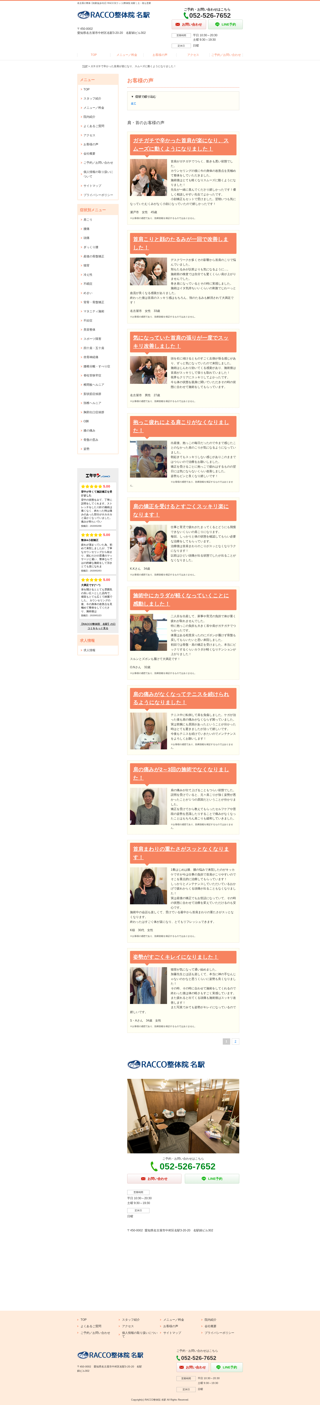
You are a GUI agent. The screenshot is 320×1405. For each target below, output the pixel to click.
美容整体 (89, 329)
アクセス (193, 54)
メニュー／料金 (126, 54)
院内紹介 (89, 116)
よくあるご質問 (94, 126)
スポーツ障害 (92, 338)
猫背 (86, 265)
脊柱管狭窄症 (92, 375)
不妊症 (88, 320)
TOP (94, 54)
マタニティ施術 (94, 311)
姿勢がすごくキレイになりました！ (176, 957)
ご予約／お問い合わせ (226, 54)
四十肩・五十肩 (94, 348)
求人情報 (89, 650)
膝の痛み (89, 430)
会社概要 (89, 153)
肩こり (88, 219)
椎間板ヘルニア (94, 384)
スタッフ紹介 (92, 98)
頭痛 (86, 237)
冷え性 (88, 274)
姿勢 (86, 448)
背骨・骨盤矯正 (94, 302)
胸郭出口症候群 (94, 412)
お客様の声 (160, 54)
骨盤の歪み (91, 439)
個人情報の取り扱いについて (98, 174)
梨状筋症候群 (92, 393)
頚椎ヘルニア (92, 403)
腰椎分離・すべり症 (97, 366)
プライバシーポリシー (98, 195)
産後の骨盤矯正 (94, 256)
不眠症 (88, 283)
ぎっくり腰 (91, 247)
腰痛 (86, 228)
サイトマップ (92, 185)
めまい (88, 293)
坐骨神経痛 (91, 357)
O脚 (86, 421)
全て (133, 103)
